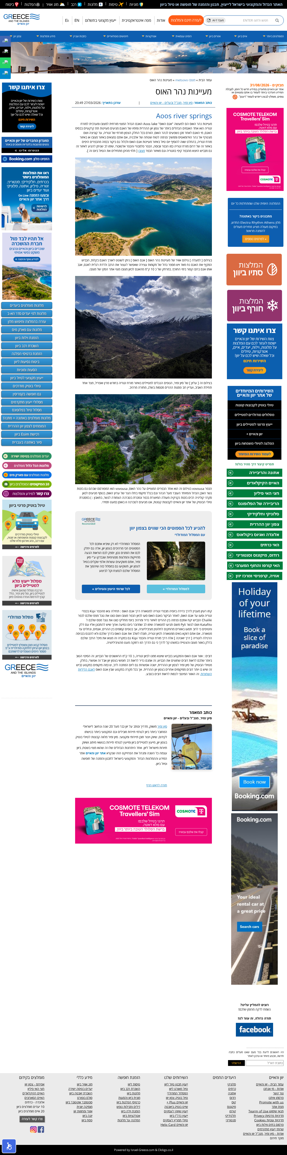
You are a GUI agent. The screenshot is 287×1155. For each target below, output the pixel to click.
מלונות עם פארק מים (27, 329)
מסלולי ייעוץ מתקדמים (27, 402)
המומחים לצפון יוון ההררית (27, 426)
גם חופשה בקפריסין (27, 394)
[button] (9, 1146)
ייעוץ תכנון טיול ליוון (176, 1084)
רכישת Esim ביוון (27, 434)
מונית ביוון (134, 1098)
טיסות (113, 4)
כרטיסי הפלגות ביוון (128, 1102)
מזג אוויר (55, 4)
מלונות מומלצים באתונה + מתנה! (27, 418)
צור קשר (278, 1093)
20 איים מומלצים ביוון (31, 1111)
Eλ (67, 20)
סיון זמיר (162, 726)
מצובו (141, 151)
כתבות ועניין (79, 36)
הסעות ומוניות (27, 369)
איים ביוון (242, 36)
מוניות (134, 4)
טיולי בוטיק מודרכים (27, 385)
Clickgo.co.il (165, 1150)
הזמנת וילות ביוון (27, 337)
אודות (161, 20)
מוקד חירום (277, 1138)
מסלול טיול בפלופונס (27, 409)
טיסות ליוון (134, 1084)
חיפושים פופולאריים (117, 36)
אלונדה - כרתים (34, 1102)
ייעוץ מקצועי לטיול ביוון (26, 377)
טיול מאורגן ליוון (178, 1089)
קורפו (232, 1111)
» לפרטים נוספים (255, 239)
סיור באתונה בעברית (27, 442)
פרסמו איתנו (276, 1098)
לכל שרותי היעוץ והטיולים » (111, 589)
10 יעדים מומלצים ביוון (30, 1107)
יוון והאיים (182, 1102)
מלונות (93, 4)
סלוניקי (231, 1084)
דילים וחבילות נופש (128, 1107)
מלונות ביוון (133, 1093)
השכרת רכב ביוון (27, 345)
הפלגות (30, 4)
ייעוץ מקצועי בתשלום (100, 20)
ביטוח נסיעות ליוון (26, 361)
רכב (74, 4)
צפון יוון (17, 36)
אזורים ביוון (215, 36)
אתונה (232, 1093)
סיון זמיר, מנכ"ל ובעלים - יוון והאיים (171, 103)
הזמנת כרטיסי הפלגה (27, 353)
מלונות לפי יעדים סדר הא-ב (26, 313)
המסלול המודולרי (177, 1093)
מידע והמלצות (47, 36)
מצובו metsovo (185, 80)
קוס (234, 1102)
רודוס (233, 1098)
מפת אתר (278, 1107)
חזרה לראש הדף (156, 785)
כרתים (232, 1089)
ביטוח (10, 4)
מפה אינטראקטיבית (136, 20)
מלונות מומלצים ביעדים (27, 305)
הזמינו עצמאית (183, 36)
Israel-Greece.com (142, 1150)
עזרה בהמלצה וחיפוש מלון (27, 321)
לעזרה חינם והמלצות (186, 20)
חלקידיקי (230, 1115)
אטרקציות (150, 36)
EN (76, 20)
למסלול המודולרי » (176, 589)
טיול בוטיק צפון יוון (177, 1098)
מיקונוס (231, 1107)
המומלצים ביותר (275, 36)
